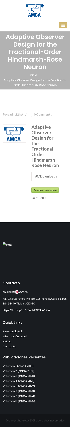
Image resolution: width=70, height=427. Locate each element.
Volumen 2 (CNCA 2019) (18, 371)
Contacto (9, 346)
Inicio (33, 75)
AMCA (7, 341)
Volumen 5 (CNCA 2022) (19, 386)
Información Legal (15, 336)
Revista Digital (12, 331)
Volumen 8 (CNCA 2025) (19, 401)
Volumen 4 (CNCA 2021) (18, 381)
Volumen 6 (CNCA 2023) (19, 391)
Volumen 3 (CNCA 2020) (19, 376)
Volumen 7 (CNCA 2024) (19, 396)
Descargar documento (45, 190)
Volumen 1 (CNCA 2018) (18, 366)
